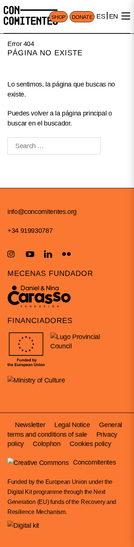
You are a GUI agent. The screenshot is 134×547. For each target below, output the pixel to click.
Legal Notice (72, 425)
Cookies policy (90, 443)
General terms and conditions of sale (64, 429)
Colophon (46, 443)
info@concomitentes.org (42, 211)
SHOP (58, 17)
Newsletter (30, 425)
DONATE (82, 17)
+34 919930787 (29, 230)
